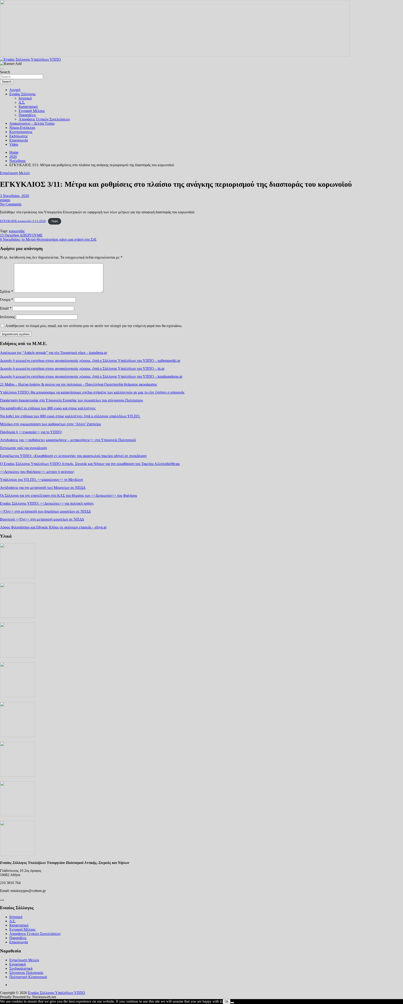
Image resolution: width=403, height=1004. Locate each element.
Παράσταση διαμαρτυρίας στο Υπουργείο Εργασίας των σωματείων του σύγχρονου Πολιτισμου (71, 400)
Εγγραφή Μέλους (32, 111)
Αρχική (14, 90)
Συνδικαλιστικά (20, 968)
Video (13, 144)
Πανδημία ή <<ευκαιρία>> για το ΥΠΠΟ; (31, 432)
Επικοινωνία (18, 140)
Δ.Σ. (22, 102)
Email (5, 308)
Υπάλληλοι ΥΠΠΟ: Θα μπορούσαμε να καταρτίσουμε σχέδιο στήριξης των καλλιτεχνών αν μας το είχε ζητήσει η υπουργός (92, 392)
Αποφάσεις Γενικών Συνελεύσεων (44, 119)
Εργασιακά (17, 964)
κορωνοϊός (17, 231)
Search (5, 72)
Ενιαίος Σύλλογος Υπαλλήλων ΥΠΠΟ (56, 993)
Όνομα (6, 300)
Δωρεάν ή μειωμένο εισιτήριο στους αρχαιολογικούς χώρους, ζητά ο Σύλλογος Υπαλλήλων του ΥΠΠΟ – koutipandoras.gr (91, 376)
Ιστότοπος (7, 317)
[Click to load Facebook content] (2, 900)
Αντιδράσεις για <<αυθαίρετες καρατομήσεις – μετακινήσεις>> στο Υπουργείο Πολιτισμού (68, 440)
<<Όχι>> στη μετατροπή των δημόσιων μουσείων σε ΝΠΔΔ (45, 511)
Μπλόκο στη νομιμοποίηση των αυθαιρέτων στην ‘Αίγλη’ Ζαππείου (50, 424)
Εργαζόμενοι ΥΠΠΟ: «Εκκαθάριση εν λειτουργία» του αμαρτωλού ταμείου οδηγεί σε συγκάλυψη (73, 456)
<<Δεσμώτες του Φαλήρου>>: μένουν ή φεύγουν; (37, 472)
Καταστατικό (28, 107)
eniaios (5, 200)
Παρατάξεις (27, 115)
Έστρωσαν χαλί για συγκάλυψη (23, 448)
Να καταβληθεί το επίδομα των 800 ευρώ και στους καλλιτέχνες (48, 408)
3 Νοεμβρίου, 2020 (14, 196)
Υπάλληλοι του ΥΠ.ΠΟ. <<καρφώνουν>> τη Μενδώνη (41, 480)
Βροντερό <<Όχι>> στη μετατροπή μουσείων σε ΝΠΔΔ (42, 519)
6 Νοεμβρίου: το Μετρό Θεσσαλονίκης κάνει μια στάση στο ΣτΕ (48, 239)
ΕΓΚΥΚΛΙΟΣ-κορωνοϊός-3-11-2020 (23, 221)
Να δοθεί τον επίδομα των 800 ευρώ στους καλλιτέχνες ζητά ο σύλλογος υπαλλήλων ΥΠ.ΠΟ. (70, 416)
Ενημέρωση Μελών (15, 173)
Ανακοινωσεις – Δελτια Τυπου (32, 123)
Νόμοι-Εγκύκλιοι (22, 128)
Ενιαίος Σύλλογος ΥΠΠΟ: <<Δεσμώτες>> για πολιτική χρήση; (47, 503)
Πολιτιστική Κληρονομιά (28, 977)
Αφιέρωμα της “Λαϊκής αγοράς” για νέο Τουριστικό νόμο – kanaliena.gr (53, 353)
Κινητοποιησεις (20, 132)
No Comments (10, 204)
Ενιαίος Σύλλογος (22, 94)
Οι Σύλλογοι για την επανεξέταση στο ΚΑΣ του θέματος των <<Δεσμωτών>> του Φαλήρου (68, 495)
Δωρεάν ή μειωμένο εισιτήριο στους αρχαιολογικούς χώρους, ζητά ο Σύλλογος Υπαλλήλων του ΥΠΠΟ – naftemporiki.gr (90, 361)
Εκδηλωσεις (18, 136)
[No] (232, 1002)
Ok (227, 1001)
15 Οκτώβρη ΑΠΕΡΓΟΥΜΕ (21, 235)
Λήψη (54, 221)
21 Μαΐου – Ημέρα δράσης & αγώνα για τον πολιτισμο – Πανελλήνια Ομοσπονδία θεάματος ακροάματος (78, 384)
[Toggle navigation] (2, 69)
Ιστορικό (25, 98)
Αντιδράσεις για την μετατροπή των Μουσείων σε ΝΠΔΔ (42, 488)
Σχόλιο (6, 291)
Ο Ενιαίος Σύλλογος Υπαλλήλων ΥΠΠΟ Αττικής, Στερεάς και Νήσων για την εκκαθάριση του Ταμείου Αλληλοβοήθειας (90, 464)
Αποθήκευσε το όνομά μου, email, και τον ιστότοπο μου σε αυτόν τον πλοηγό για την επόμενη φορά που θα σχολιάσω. (93, 326)
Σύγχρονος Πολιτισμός (26, 973)
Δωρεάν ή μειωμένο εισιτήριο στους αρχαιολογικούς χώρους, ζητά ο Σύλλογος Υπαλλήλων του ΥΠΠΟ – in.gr (82, 368)
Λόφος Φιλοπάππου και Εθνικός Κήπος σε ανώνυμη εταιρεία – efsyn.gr (53, 527)
